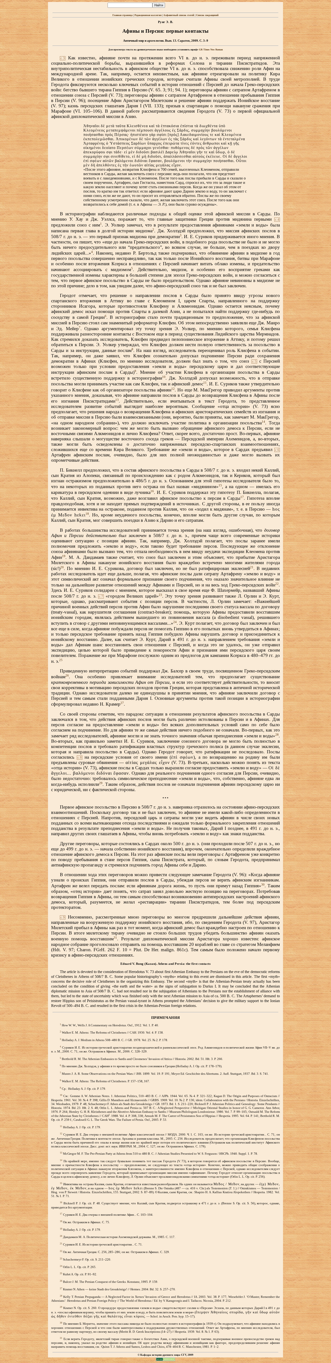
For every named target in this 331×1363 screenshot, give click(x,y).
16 (152, 491)
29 (100, 783)
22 (277, 583)
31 (115, 937)
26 (67, 675)
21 (251, 567)
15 (220, 485)
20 (62, 567)
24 (175, 622)
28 (277, 734)
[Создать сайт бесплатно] (165, 1360)
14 (263, 421)
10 (164, 377)
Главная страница (122, 15)
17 (242, 497)
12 (173, 388)
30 (263, 884)
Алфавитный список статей (178, 15)
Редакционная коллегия (147, 15)
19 (63, 556)
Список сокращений (207, 15)
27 (122, 703)
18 (87, 513)
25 (61, 660)
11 (205, 382)
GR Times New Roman (211, 49)
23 (160, 595)
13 (117, 400)
